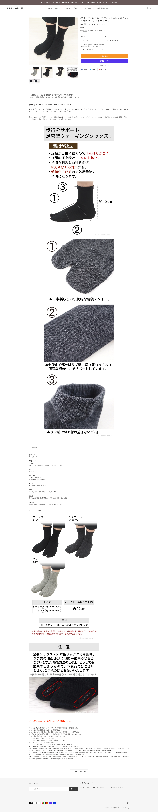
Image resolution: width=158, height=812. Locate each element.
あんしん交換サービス (99, 787)
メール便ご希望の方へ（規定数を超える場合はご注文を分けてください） (92, 45)
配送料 (85, 30)
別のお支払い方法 (104, 65)
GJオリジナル (33, 457)
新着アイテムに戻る (80, 771)
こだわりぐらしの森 (14, 8)
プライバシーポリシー (116, 787)
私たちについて (85, 787)
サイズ (107, 37)
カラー (83, 37)
